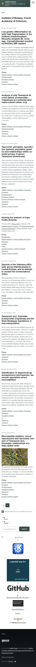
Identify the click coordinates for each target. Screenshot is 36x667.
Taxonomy (5, 82)
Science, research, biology (10, 84)
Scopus (17, 613)
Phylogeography (7, 77)
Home (3, 12)
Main (18, 619)
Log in (3, 633)
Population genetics (8, 79)
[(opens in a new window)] (18, 538)
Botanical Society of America (10, 226)
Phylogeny (5, 192)
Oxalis (4, 246)
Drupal (11, 661)
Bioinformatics (6, 237)
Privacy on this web (8, 657)
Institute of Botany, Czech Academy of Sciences (16, 75)
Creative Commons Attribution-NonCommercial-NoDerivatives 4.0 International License (18, 650)
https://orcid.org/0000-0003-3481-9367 (17, 597)
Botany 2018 (15, 224)
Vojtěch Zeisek (10, 2)
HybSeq (4, 244)
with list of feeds (19, 622)
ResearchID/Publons (17, 609)
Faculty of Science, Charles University (13, 199)
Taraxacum (5, 131)
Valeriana (5, 303)
